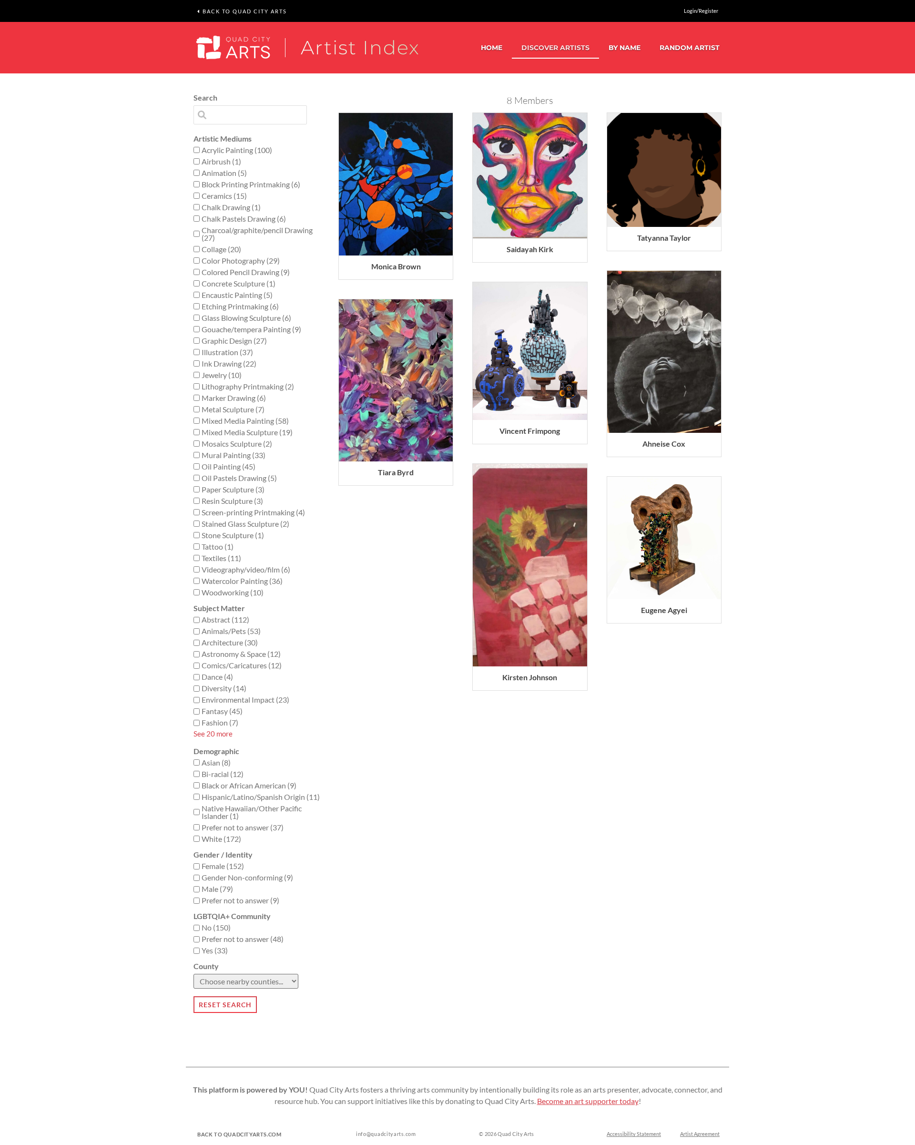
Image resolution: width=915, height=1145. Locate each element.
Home (491, 47)
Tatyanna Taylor (664, 237)
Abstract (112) (225, 620)
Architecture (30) (230, 642)
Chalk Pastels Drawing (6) (244, 219)
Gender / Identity (223, 855)
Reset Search (225, 1005)
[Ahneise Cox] (664, 351)
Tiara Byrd (396, 472)
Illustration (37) (227, 352)
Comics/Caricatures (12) (242, 665)
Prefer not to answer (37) (243, 827)
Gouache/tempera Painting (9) (251, 329)
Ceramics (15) (224, 196)
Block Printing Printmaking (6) (251, 184)
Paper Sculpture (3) (233, 489)
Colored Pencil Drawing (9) (246, 272)
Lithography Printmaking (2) (248, 386)
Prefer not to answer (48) (243, 939)
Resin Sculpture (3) (232, 501)
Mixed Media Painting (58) (245, 421)
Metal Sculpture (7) (233, 409)
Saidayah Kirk (530, 249)
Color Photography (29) (241, 261)
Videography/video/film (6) (246, 569)
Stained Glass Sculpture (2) (245, 524)
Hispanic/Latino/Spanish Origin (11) (261, 797)
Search (205, 98)
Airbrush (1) (221, 161)
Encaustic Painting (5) (237, 295)
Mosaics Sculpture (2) (237, 444)
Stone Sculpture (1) (233, 535)
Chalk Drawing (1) (231, 207)
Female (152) (223, 866)
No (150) (216, 927)
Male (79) (217, 889)
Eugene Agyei (664, 609)
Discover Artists (555, 47)
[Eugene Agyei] (664, 538)
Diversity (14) (224, 688)
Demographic (216, 751)
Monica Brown (396, 266)
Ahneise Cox (663, 443)
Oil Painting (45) (228, 466)
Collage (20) (221, 249)
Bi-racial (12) (223, 774)
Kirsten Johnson (529, 677)
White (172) (221, 839)
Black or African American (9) (249, 785)
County (206, 966)
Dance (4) (217, 677)
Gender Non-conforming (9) (247, 877)
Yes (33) (215, 950)
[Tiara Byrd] (396, 380)
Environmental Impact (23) (245, 700)
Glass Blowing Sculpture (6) (246, 318)
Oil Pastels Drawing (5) (239, 478)
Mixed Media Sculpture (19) (247, 432)
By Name (624, 47)
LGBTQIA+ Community (232, 916)
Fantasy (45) (222, 711)
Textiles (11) (221, 558)
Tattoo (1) (218, 547)
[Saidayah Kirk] (530, 175)
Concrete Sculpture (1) (238, 283)
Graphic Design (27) (234, 341)
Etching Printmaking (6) (240, 306)
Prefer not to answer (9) (240, 900)
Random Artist (690, 47)
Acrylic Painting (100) (237, 150)
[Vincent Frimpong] (530, 350)
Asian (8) (216, 763)
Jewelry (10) (222, 375)
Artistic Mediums (222, 139)
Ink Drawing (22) (229, 364)
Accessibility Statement (634, 1134)
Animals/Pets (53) (231, 631)
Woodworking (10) (233, 592)
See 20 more (213, 733)
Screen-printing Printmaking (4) (253, 512)
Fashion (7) (220, 722)
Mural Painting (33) (233, 455)
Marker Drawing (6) (234, 398)
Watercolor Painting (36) (242, 581)
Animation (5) (224, 173)
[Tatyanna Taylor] (664, 170)
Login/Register (701, 11)
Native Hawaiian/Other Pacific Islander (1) (252, 812)
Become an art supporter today (588, 1100)
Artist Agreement (700, 1134)
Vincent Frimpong (529, 430)
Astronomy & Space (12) (241, 654)
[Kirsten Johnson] (530, 565)
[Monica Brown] (396, 184)
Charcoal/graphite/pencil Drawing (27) (257, 234)
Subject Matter (219, 608)
